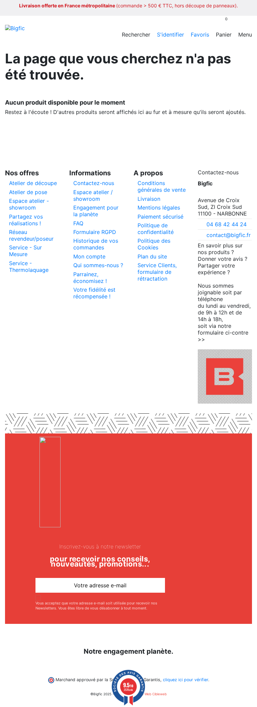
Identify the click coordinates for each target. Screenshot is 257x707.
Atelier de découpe (33, 183)
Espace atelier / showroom (93, 195)
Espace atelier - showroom (29, 204)
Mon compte (89, 256)
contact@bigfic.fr (228, 235)
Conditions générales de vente (162, 186)
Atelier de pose (28, 192)
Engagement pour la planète (95, 211)
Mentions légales (159, 207)
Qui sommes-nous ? (98, 265)
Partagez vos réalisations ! (26, 220)
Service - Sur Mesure (25, 250)
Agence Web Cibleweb (149, 694)
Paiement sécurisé (160, 216)
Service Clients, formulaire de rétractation (157, 272)
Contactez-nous (93, 183)
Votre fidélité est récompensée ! (94, 293)
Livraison (149, 198)
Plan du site (152, 256)
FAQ (78, 223)
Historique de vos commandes (95, 244)
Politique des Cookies (154, 244)
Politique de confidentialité (156, 228)
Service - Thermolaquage (29, 266)
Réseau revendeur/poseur (31, 235)
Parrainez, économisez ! (90, 277)
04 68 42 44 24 (226, 224)
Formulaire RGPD (94, 232)
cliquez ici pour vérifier (185, 679)
